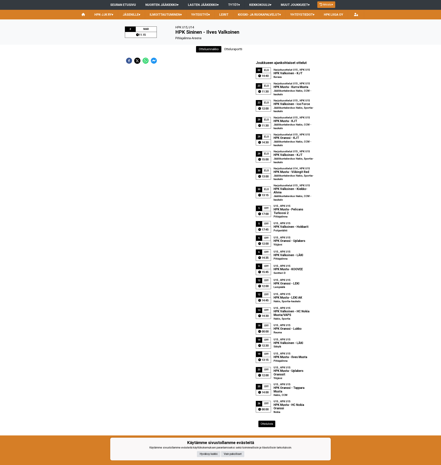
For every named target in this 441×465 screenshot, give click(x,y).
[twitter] (137, 61)
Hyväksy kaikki (209, 454)
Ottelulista (267, 423)
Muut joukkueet (295, 5)
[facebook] (129, 61)
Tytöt (234, 5)
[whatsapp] (145, 61)
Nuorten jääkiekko (161, 5)
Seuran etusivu (123, 5)
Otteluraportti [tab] (233, 49)
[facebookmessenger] (154, 61)
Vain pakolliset (233, 454)
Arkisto (328, 4)
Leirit (223, 14)
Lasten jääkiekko (203, 5)
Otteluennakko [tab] (209, 49)
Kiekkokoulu (260, 5)
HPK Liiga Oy (333, 14)
